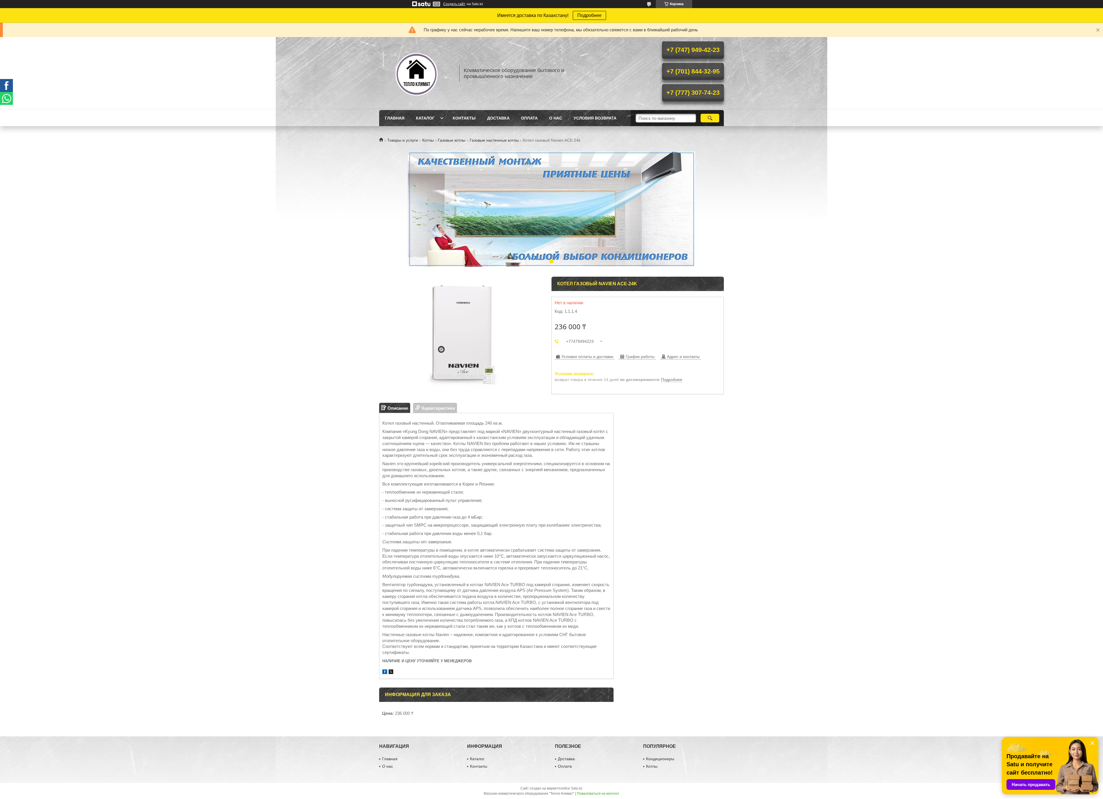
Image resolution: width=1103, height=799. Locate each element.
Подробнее (589, 15)
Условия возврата (595, 118)
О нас (555, 118)
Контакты (464, 118)
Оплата (529, 118)
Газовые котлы (451, 140)
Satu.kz (577, 788)
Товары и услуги (402, 140)
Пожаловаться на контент (598, 794)
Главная (394, 118)
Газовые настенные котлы (494, 140)
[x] (391, 672)
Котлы (428, 140)
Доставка (498, 118)
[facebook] (384, 672)
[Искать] (710, 118)
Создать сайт (454, 4)
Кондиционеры (660, 758)
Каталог (425, 118)
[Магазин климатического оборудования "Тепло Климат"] (416, 73)
